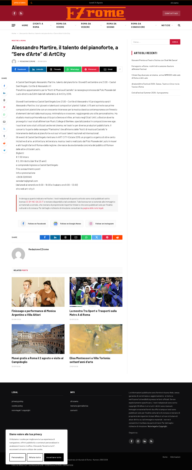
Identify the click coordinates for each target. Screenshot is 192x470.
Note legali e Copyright (157, 426)
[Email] (4, 121)
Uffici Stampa (19, 3)
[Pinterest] (4, 107)
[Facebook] (4, 86)
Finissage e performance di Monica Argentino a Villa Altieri (34, 312)
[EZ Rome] (96, 13)
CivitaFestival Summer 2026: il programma (150, 92)
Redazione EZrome (27, 61)
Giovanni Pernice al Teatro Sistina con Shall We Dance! (154, 60)
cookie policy (17, 406)
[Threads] (4, 100)
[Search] (178, 25)
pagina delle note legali (93, 208)
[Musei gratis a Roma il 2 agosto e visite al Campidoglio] (38, 339)
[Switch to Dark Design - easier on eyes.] (31, 3)
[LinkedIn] (4, 93)
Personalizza (17, 457)
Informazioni (175, 457)
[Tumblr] (4, 136)
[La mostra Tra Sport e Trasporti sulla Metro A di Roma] (96, 292)
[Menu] (13, 25)
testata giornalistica (79, 406)
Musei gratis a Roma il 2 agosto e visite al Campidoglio (37, 360)
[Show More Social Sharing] (119, 69)
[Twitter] (4, 129)
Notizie (165, 25)
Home (25, 25)
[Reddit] (4, 143)
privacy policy (17, 401)
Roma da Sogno (112, 25)
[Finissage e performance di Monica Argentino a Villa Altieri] (38, 292)
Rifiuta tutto (35, 457)
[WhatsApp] (4, 114)
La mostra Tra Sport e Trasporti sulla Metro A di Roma (93, 312)
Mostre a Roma (19, 40)
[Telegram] (4, 150)
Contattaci (171, 13)
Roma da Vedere (86, 25)
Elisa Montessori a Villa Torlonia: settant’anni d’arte (90, 360)
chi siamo (175, 3)
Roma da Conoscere (138, 25)
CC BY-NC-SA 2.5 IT (35, 201)
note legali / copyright (21, 410)
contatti (73, 410)
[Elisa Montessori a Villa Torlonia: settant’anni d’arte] (96, 339)
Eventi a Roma (38, 25)
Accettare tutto (53, 457)
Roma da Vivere (61, 25)
